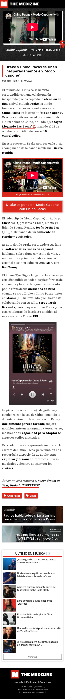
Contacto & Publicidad (25, 681)
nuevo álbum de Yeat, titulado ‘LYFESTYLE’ (31, 483)
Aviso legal (45, 681)
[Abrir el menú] (61, 4)
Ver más (32, 656)
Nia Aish (12, 80)
